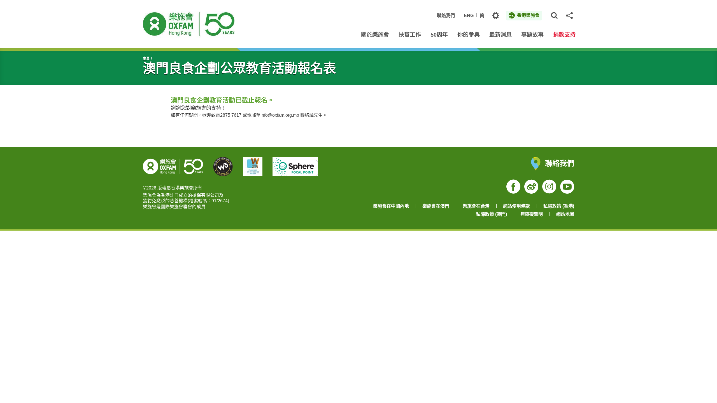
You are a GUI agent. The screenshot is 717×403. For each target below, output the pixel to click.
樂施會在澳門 (435, 206)
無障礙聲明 (531, 214)
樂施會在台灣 (476, 206)
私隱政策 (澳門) (491, 214)
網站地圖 (565, 214)
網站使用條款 (516, 206)
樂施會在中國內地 (391, 206)
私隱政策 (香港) (558, 206)
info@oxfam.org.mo (279, 115)
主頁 (146, 58)
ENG (469, 15)
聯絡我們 (446, 15)
